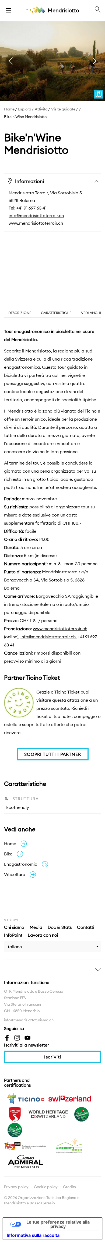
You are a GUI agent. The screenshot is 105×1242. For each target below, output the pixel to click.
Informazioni (29, 181)
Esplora (24, 109)
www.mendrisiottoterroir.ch (36, 223)
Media (36, 927)
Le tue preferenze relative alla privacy (58, 1224)
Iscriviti (52, 1057)
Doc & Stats (60, 927)
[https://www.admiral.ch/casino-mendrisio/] (25, 1161)
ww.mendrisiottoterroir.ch (61, 628)
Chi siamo (14, 927)
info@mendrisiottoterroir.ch (36, 215)
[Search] (97, 9)
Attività (41, 109)
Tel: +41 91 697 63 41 (28, 208)
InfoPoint (13, 935)
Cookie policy (46, 1186)
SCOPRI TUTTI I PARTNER (52, 754)
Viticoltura (14, 874)
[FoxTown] (25, 1145)
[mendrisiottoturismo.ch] (8, 9)
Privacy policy (16, 1186)
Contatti (85, 927)
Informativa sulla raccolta (33, 1235)
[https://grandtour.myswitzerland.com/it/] (15, 1113)
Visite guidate (63, 109)
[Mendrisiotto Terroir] (69, 1145)
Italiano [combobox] (14, 946)
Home (9, 109)
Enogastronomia (20, 864)
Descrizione (19, 312)
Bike (8, 854)
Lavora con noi (43, 935)
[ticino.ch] (25, 1098)
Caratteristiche (56, 312)
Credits (69, 1186)
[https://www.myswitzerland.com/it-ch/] (69, 1098)
